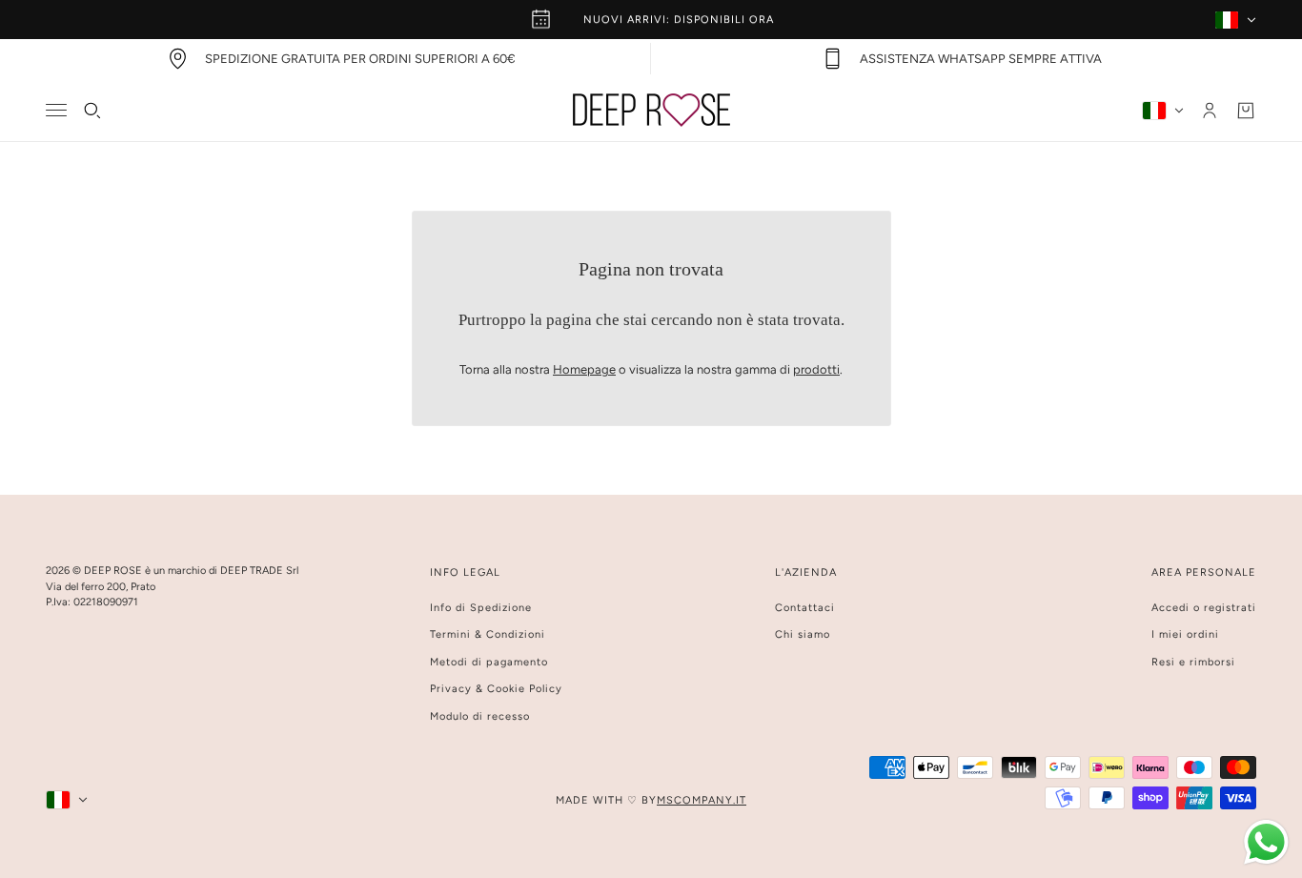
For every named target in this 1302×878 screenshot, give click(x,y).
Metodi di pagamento (489, 662)
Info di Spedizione (481, 608)
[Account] (1209, 110)
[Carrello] (1245, 110)
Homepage (584, 369)
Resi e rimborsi (1193, 662)
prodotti (816, 369)
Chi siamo (802, 634)
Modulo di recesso (480, 716)
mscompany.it (701, 800)
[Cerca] (92, 110)
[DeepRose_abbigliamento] (651, 110)
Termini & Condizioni (487, 634)
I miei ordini (1185, 634)
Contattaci (805, 608)
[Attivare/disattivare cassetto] (56, 110)
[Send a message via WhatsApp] (1266, 842)
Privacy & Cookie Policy (496, 689)
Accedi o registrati (1203, 608)
